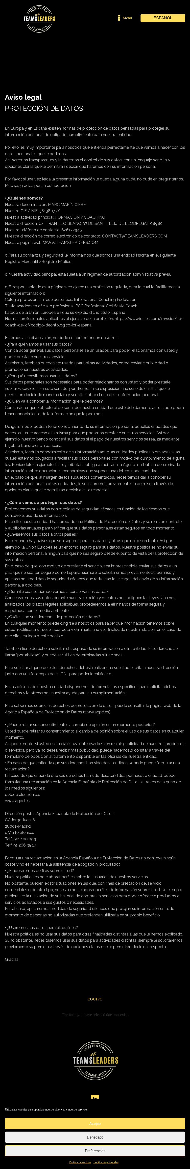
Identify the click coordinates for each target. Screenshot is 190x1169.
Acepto (95, 1123)
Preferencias (95, 1151)
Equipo (95, 999)
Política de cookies (80, 1162)
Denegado (95, 1137)
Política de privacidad (106, 1162)
